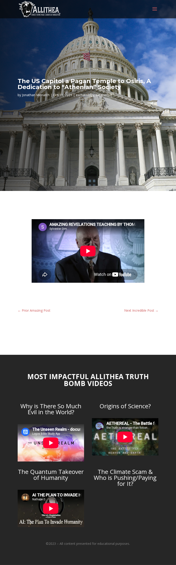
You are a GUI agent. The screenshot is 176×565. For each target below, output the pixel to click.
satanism (102, 95)
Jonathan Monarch (36, 95)
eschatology (85, 95)
